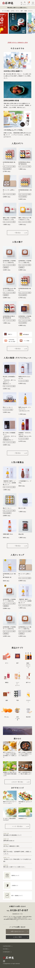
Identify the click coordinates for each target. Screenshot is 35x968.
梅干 (22, 10)
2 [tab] (16, 35)
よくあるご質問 (17, 937)
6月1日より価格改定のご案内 (11, 845)
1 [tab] (15, 35)
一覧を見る (17, 232)
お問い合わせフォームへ (17, 931)
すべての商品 (5, 10)
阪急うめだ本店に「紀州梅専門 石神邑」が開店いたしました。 (17, 852)
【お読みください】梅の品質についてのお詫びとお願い (17, 859)
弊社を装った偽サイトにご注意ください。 (15, 866)
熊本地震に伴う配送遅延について (12, 834)
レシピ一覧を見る (17, 826)
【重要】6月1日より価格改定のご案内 (17, 42)
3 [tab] (17, 35)
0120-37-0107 (19, 910)
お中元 (12, 10)
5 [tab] (20, 35)
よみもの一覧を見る (17, 782)
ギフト (17, 10)
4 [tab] (18, 35)
